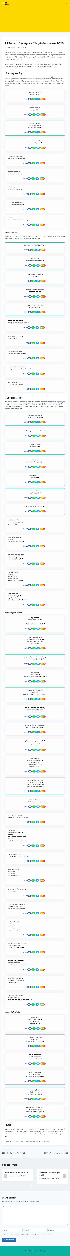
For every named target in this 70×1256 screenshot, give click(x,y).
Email (27, 1230)
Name (5, 1230)
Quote (18, 40)
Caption (12, 40)
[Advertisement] (35, 20)
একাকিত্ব (51, 81)
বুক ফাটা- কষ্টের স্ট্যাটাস (42, 81)
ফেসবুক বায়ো (16, 1141)
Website (51, 1230)
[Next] (64, 1176)
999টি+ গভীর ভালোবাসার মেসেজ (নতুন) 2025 (56, 1151)
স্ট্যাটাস (23, 1141)
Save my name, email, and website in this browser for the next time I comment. (28, 1235)
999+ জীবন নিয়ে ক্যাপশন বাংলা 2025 (16, 1173)
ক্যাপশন (28, 1141)
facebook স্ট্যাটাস (18, 238)
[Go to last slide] (5, 1176)
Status (7, 40)
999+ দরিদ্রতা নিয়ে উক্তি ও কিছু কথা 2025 (13, 1151)
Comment (7, 1207)
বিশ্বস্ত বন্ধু (60, 402)
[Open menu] (66, 3)
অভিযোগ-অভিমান (59, 81)
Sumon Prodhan (10, 47)
